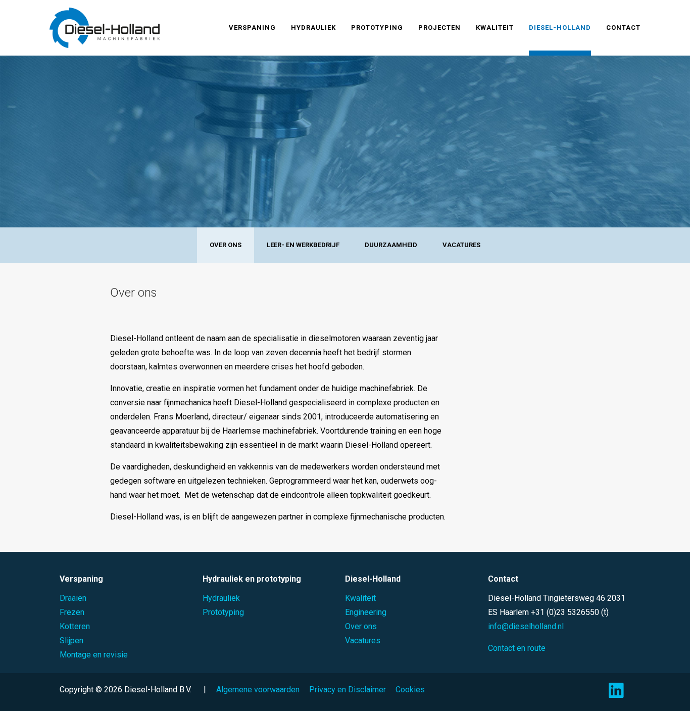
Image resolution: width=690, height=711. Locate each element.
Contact (623, 27)
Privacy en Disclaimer (347, 689)
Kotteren (75, 626)
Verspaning (252, 27)
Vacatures (461, 245)
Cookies (410, 689)
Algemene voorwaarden (258, 689)
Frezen (72, 612)
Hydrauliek (313, 27)
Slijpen (71, 640)
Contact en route (517, 648)
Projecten (439, 27)
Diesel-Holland (560, 27)
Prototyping (377, 27)
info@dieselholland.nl (526, 626)
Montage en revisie (94, 654)
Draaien (73, 598)
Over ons (225, 245)
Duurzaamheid (391, 245)
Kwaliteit (495, 27)
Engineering (365, 612)
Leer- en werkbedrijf (303, 245)
